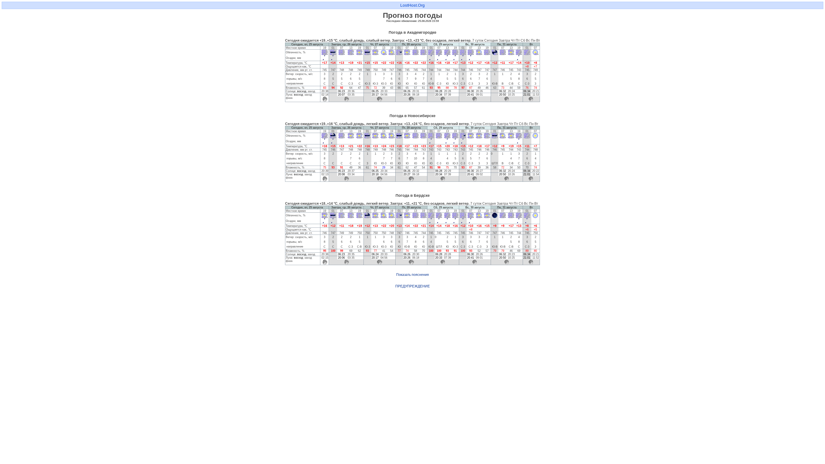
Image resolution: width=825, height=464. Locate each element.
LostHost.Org (412, 5)
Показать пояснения (412, 274)
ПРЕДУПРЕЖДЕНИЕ (412, 286)
